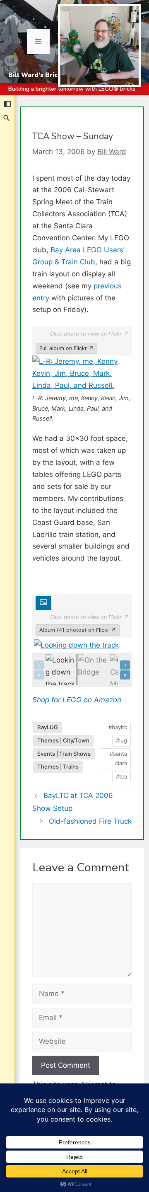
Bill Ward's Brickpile (40, 75)
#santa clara (118, 758)
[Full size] (43, 603)
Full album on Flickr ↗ (66, 348)
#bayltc (117, 727)
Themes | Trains (58, 766)
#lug (121, 740)
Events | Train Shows (64, 753)
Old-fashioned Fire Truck (90, 821)
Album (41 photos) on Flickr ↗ (77, 630)
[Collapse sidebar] (7, 104)
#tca (121, 776)
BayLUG (47, 727)
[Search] (7, 118)
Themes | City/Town (63, 740)
